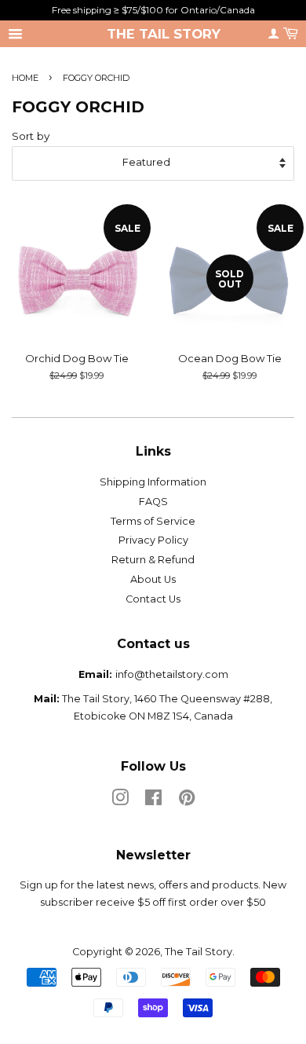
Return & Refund (153, 560)
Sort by (30, 136)
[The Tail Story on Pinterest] (186, 801)
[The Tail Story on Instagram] (120, 801)
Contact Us (153, 599)
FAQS (153, 501)
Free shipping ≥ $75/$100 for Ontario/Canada (153, 10)
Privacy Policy (153, 540)
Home (25, 77)
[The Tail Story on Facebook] (153, 801)
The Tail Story (163, 34)
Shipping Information (153, 482)
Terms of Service (153, 521)
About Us (153, 579)
